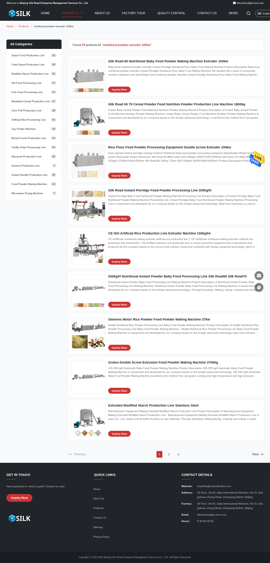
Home (45, 13)
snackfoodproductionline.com (214, 486)
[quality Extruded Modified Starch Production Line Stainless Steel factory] (88, 420)
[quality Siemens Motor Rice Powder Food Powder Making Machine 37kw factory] (88, 334)
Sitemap (98, 527)
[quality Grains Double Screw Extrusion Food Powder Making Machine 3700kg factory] (88, 377)
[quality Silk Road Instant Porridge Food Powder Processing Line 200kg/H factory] (88, 205)
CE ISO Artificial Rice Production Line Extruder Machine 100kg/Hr (159, 233)
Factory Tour (133, 13)
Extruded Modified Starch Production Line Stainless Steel (153, 405)
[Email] (259, 275)
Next (255, 454)
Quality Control (171, 13)
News (233, 13)
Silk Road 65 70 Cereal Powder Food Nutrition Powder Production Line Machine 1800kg (176, 104)
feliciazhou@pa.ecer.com (250, 3)
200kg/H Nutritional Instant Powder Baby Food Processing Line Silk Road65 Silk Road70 (177, 276)
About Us (102, 13)
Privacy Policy (101, 536)
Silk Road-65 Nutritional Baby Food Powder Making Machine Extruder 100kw (168, 61)
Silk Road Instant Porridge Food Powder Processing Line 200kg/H (159, 190)
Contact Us (207, 13)
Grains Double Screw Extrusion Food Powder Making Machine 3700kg (163, 362)
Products (71, 13)
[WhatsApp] (259, 287)
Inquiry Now (119, 89)
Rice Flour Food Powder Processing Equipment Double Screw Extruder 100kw (169, 147)
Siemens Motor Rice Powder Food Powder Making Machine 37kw (159, 319)
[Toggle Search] (248, 13)
